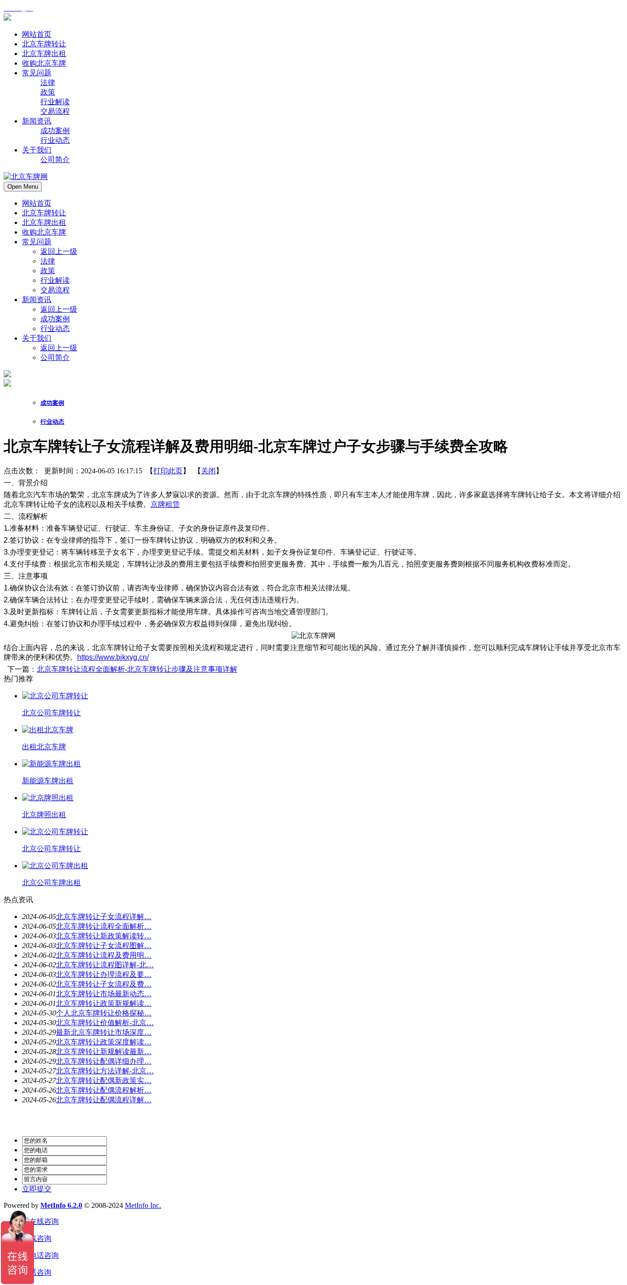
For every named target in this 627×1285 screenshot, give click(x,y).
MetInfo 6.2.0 (61, 1205)
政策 (47, 271)
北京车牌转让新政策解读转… (103, 936)
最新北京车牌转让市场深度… (103, 1032)
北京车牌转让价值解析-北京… (105, 1023)
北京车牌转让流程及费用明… (103, 955)
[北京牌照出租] (47, 798)
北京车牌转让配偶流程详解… (103, 1100)
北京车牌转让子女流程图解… (103, 945)
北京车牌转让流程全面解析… (103, 926)
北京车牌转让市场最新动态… (103, 994)
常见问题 (36, 242)
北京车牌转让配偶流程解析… (103, 1090)
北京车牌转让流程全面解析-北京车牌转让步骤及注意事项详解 (137, 669)
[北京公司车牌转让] (55, 696)
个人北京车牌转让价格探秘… (103, 1013)
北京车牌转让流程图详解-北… (105, 965)
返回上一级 (58, 251)
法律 (47, 261)
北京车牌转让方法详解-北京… (105, 1071)
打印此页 (168, 471)
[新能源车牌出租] (51, 764)
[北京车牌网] (7, 18)
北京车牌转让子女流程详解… (103, 916)
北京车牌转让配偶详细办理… (103, 1061)
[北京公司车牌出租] (55, 866)
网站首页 (36, 203)
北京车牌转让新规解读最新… (103, 1051)
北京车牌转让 (44, 213)
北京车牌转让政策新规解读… (103, 1003)
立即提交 (36, 1189)
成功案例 (55, 319)
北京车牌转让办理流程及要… (103, 974)
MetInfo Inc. (143, 1205)
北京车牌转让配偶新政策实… (103, 1080)
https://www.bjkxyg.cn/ (113, 657)
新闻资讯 (36, 299)
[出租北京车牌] (47, 730)
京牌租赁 (165, 504)
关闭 (208, 471)
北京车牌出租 (44, 222)
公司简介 (55, 357)
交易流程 (55, 290)
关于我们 (36, 338)
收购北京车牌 (44, 232)
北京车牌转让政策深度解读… (103, 1042)
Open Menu (22, 186)
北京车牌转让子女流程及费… (103, 984)
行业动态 (55, 328)
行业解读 (55, 280)
